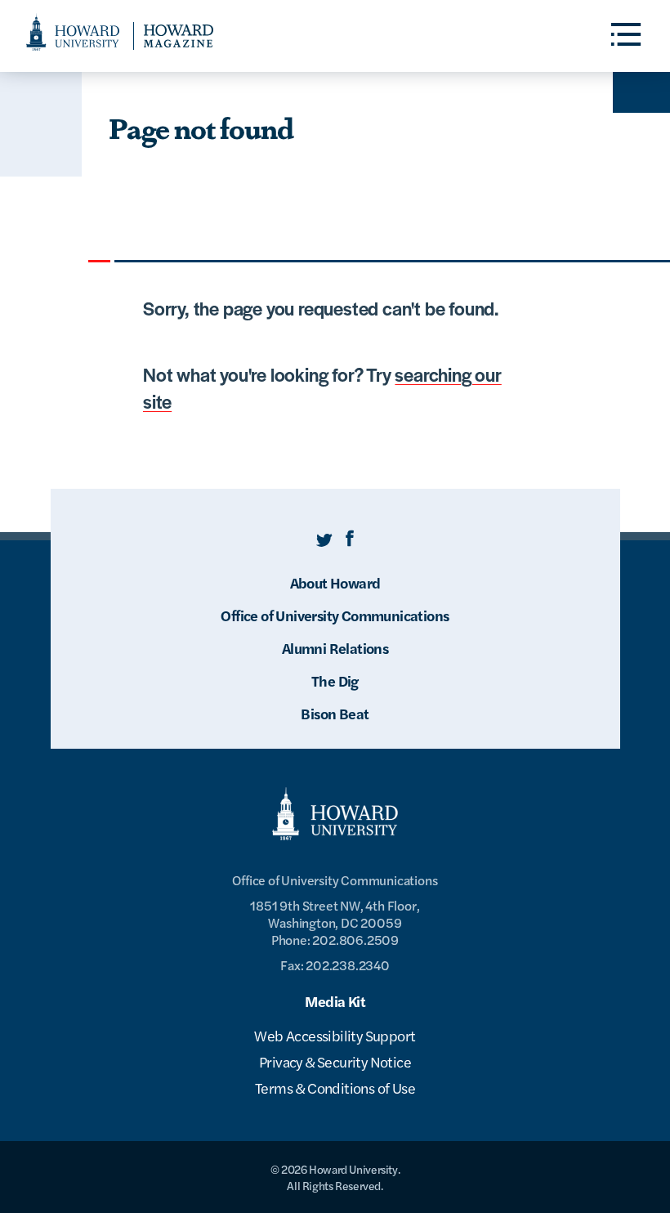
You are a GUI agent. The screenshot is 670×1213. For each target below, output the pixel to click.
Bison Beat (334, 713)
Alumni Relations (335, 648)
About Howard (335, 582)
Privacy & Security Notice (335, 1061)
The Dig (335, 680)
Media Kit (335, 1001)
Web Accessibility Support (334, 1035)
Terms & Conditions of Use (335, 1087)
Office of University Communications (335, 615)
